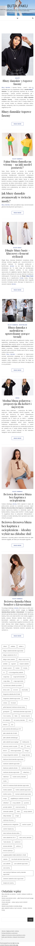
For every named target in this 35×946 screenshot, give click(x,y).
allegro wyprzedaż (24, 659)
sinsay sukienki (28, 811)
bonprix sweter (7, 668)
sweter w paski (26, 824)
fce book (13, 703)
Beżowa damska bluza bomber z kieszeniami (17, 603)
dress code (6, 690)
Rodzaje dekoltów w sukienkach (10, 933)
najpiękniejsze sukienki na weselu (20, 798)
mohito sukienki (7, 790)
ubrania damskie (7, 846)
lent (22, 746)
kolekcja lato (25, 742)
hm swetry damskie (19, 720)
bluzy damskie (10, 354)
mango (27, 750)
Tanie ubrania (7, 842)
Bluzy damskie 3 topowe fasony (17, 82)
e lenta (26, 698)
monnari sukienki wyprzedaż (23, 794)
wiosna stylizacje (8, 850)
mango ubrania (26, 755)
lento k (5, 750)
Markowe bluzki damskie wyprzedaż (13, 759)
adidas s (21, 646)
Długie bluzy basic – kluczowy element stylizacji (17, 253)
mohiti (5, 781)
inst (12, 724)
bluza (30, 89)
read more (17, 124)
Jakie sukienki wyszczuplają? (11, 742)
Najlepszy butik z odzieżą (12, 931)
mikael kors (26, 772)
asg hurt (13, 664)
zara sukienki (6, 863)
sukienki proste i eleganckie (10, 824)
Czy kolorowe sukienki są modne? (12, 685)
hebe (16, 716)
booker (18, 668)
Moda (17, 398)
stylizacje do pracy (8, 820)
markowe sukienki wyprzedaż (11, 763)
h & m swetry (7, 716)
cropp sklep (6, 681)
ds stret (15, 690)
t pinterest (17, 842)
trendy (21, 278)
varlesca (18, 846)
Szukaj (30, 920)
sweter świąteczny (8, 829)
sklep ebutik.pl (7, 816)
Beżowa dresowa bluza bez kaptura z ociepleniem (18, 497)
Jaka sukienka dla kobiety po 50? (12, 729)
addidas (13, 646)
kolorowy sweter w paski (10, 746)
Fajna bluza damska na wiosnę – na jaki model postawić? (17, 164)
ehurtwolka (25, 690)
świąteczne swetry (8, 883)
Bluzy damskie (6, 87)
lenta (28, 746)
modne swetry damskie (19, 776)
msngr (5, 798)
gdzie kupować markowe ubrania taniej (14, 707)
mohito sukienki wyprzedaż (23, 790)
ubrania (12, 266)
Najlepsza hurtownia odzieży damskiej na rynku (13, 935)
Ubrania (4, 931)
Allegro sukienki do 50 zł (10, 655)
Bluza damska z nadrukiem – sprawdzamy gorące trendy (17, 332)
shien (18, 811)
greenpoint (6, 711)
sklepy (17, 78)
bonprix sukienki (24, 664)
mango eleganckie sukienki (10, 755)
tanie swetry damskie (25, 837)
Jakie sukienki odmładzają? (10, 737)
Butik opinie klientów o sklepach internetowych (13, 937)
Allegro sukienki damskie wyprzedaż (13, 650)
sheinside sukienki (8, 811)
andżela (5, 664)
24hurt (5, 646)
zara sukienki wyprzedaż (21, 863)
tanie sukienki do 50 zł (9, 837)
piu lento (26, 803)
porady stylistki (7, 807)
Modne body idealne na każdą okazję (12, 906)
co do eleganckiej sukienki (16, 672)
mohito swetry (7, 794)
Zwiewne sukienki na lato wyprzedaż (13, 878)
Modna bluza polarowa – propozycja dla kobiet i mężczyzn (17, 404)
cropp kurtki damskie (19, 677)
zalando (5, 859)
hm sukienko (6, 720)
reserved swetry (20, 807)
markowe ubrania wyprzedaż (11, 772)
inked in (5, 724)
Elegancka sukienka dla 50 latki (11, 694)
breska (25, 668)
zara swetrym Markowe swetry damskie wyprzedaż (14, 873)
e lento (5, 703)
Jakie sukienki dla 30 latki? (10, 733)
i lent (30, 720)
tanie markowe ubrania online (11, 833)
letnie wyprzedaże (16, 750)
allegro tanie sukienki (9, 659)
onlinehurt (6, 803)
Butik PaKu (17, 6)
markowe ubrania (26, 768)
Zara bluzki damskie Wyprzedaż (20, 859)
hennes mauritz (25, 716)
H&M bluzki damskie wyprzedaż (22, 711)
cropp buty (6, 677)
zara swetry (6, 868)
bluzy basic (29, 276)
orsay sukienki (16, 803)
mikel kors (6, 776)
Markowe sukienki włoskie (10, 768)
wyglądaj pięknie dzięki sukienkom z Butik (14, 855)
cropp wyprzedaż (18, 681)
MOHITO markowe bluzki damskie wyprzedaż (16, 785)
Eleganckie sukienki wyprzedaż (11, 698)
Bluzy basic (17, 247)
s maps (17, 816)
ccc (4, 672)
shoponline (23, 325)
